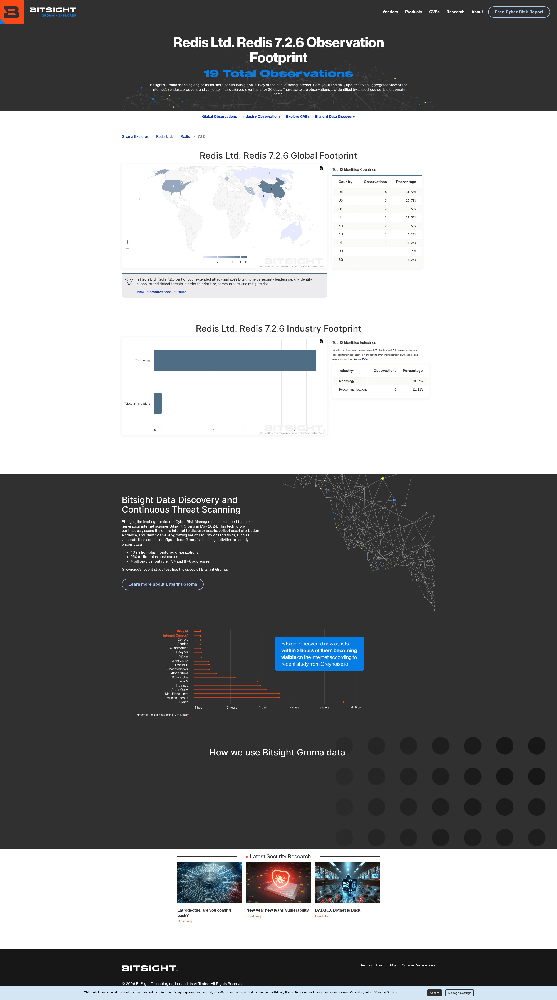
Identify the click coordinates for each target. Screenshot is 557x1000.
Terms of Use (371, 965)
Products (413, 11)
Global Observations (219, 116)
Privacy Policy (283, 992)
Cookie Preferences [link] (418, 965)
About (477, 11)
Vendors (390, 11)
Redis (185, 136)
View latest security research (156, 803)
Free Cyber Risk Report (519, 11)
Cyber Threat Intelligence (260, 824)
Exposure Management (257, 808)
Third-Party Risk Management (264, 816)
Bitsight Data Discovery (335, 116)
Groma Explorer (135, 136)
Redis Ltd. (164, 136)
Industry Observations (261, 116)
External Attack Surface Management (378, 808)
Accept (434, 993)
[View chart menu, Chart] (322, 168)
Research (455, 11)
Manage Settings (459, 993)
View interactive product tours (161, 292)
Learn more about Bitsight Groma (162, 584)
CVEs (434, 11)
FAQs (365, 359)
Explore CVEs (298, 116)
